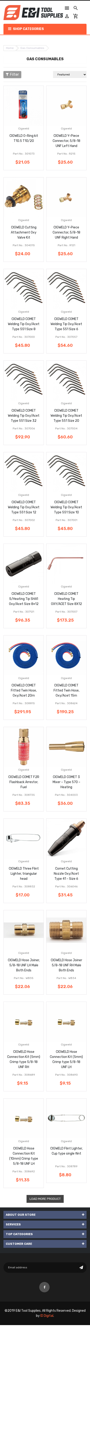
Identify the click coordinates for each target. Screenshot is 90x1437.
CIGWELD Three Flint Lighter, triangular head (24, 874)
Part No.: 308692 (23, 1171)
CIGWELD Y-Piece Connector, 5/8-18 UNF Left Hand (66, 141)
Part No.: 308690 (66, 1074)
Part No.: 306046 (66, 886)
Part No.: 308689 (23, 1074)
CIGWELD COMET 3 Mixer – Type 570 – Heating (66, 782)
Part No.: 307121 (23, 611)
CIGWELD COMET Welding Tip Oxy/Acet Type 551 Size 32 (23, 416)
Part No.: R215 (66, 153)
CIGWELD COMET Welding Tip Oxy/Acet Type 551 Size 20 (66, 416)
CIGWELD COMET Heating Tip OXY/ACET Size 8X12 (66, 599)
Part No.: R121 (66, 245)
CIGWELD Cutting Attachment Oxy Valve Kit (23, 232)
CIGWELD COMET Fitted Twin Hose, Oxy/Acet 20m (24, 690)
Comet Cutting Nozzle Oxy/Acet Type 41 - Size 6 (66, 874)
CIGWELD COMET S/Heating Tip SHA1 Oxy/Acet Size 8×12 (24, 599)
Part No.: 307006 (24, 428)
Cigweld (23, 128)
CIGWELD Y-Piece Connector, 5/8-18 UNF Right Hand (66, 232)
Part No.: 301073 (24, 153)
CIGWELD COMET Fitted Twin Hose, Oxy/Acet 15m (66, 690)
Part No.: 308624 (66, 703)
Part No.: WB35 (23, 978)
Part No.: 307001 (66, 520)
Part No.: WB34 (66, 978)
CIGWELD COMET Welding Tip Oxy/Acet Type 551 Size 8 (23, 324)
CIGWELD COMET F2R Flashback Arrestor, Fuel (23, 782)
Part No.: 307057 (66, 336)
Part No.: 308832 (23, 886)
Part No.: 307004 (66, 428)
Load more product (45, 1198)
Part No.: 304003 (66, 794)
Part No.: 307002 (24, 520)
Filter (14, 74)
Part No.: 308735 (23, 794)
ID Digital (46, 1316)
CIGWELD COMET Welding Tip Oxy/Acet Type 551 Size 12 (23, 507)
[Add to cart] (30, 120)
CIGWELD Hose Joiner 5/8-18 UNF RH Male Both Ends (66, 965)
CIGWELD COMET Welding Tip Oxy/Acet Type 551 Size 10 (66, 507)
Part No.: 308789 (66, 1166)
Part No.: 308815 (24, 703)
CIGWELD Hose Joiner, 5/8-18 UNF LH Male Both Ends (24, 965)
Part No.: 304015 (24, 245)
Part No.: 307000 (23, 336)
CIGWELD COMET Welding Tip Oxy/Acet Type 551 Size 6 (66, 324)
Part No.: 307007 (66, 611)
